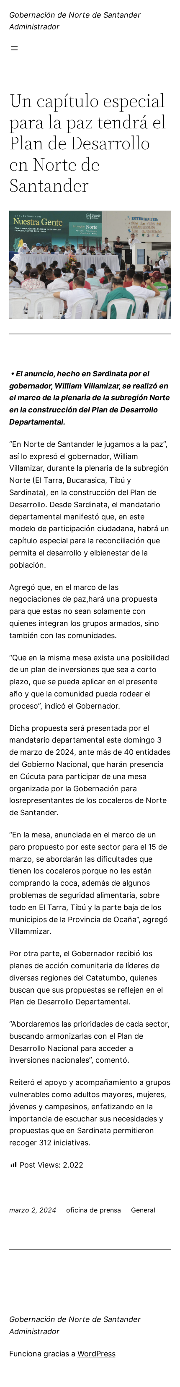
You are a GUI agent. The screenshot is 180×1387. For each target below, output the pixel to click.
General (143, 1210)
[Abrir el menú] (14, 48)
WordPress (96, 1353)
